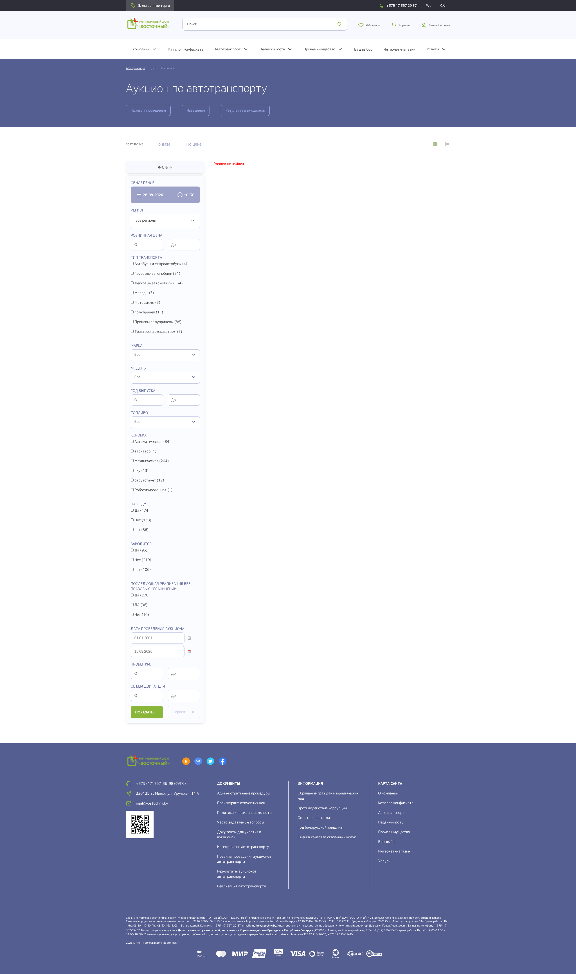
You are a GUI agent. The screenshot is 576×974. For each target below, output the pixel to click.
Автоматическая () (153, 441)
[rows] (447, 144)
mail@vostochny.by (264, 925)
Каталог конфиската (186, 49)
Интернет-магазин (399, 49)
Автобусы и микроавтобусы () (161, 263)
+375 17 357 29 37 (401, 5)
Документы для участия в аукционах (239, 834)
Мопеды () (144, 292)
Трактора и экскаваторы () (158, 331)
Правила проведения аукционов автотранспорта (244, 859)
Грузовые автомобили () (157, 273)
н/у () (141, 470)
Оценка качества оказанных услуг (327, 837)
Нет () (143, 519)
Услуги (433, 49)
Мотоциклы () (147, 302)
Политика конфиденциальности (244, 812)
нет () (141, 529)
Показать (144, 712)
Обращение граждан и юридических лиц (328, 796)
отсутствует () (149, 480)
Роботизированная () (153, 489)
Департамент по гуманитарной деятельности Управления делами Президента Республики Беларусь (245, 930)
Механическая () (152, 460)
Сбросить (180, 712)
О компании (139, 49)
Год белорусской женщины (320, 827)
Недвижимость (272, 49)
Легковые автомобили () (159, 283)
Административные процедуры (243, 793)
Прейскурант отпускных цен (241, 802)
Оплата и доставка (314, 817)
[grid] (435, 144)
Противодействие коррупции (322, 807)
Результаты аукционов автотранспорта (236, 874)
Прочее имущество (319, 49)
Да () (142, 510)
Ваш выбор (363, 49)
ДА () (141, 604)
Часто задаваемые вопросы (240, 822)
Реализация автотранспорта (241, 886)
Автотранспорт (228, 49)
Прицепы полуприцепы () (158, 321)
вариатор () (145, 451)
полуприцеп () (149, 312)
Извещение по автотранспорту (243, 846)
